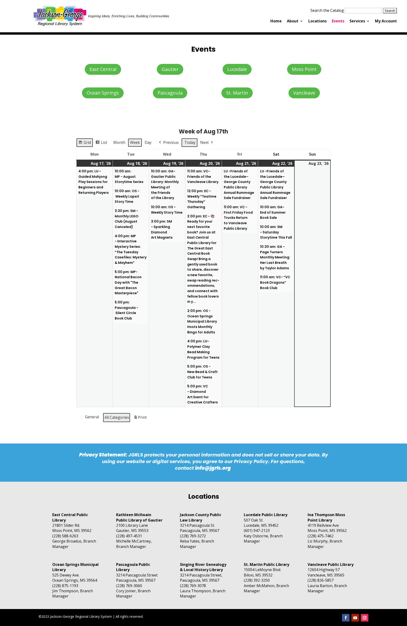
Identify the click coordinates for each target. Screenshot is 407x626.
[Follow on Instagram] (364, 618)
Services (357, 21)
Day (148, 142)
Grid (84, 143)
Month (119, 142)
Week (135, 142)
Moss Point (304, 69)
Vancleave (304, 93)
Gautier (170, 69)
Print (140, 419)
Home (276, 21)
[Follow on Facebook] (346, 618)
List (101, 143)
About (292, 21)
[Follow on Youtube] (355, 618)
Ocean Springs (103, 93)
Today (189, 142)
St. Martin (237, 93)
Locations (317, 21)
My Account (386, 21)
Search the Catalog (327, 10)
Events (338, 21)
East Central (103, 69)
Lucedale (237, 69)
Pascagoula (170, 93)
